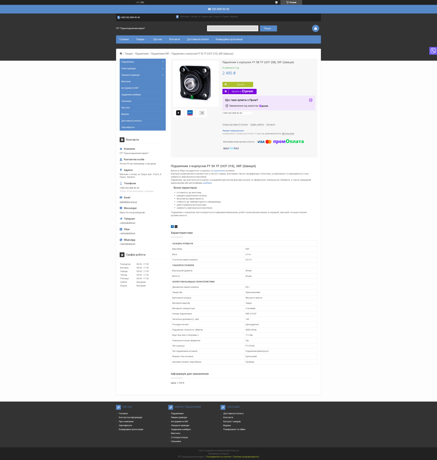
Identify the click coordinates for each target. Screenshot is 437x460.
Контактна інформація (130, 417)
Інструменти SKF (130, 88)
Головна (124, 39)
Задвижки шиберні (131, 94)
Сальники (126, 101)
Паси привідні (128, 68)
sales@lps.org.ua (128, 202)
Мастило (175, 433)
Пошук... (268, 28)
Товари (140, 39)
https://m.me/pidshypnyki (132, 212)
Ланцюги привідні (130, 75)
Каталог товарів (232, 421)
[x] (176, 227)
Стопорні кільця (179, 437)
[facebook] (172, 227)
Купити (241, 84)
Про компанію (126, 421)
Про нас (157, 39)
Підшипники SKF (160, 53)
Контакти (174, 39)
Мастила (126, 81)
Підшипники (142, 53)
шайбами (207, 183)
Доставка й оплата (198, 39)
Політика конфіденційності (246, 457)
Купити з (236, 91)
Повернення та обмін (234, 429)
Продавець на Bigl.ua (218, 453)
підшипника (219, 170)
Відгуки (125, 114)
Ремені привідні (179, 417)
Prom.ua (235, 450)
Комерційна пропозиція (229, 39)
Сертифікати (128, 127)
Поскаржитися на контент (218, 457)
